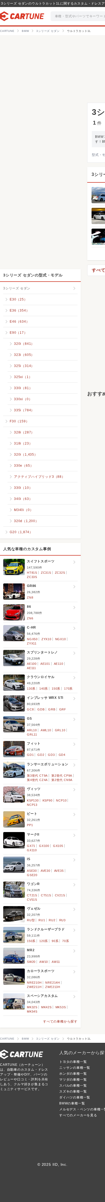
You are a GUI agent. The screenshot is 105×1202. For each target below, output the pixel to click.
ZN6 (30, 618)
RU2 (52, 920)
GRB (51, 709)
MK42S (46, 1007)
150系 (56, 688)
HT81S (32, 572)
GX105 (58, 845)
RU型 (31, 920)
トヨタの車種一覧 (73, 1062)
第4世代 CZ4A (37, 780)
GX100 (44, 845)
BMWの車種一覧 (72, 1103)
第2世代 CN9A (61, 780)
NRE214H (52, 982)
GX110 (32, 850)
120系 (43, 941)
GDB (40, 709)
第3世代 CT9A (37, 775)
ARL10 (32, 730)
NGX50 (32, 639)
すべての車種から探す (60, 1021)
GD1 (30, 754)
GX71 (31, 845)
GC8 (30, 709)
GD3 (51, 754)
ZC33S (32, 577)
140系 (43, 688)
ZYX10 (46, 639)
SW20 (31, 961)
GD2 (40, 754)
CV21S (60, 895)
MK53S (60, 1007)
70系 (65, 941)
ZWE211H (34, 987)
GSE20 (32, 875)
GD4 (62, 754)
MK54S (32, 1011)
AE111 (31, 668)
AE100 (32, 663)
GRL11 (32, 734)
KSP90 (47, 800)
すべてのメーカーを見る (78, 1115)
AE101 (45, 663)
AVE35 (59, 870)
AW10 (43, 961)
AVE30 (45, 870)
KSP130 (33, 800)
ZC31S (46, 572)
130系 (31, 688)
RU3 (62, 920)
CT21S (32, 895)
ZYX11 (32, 643)
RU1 (41, 920)
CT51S (46, 895)
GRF (62, 709)
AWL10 (46, 730)
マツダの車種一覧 (73, 1079)
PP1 (30, 825)
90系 (55, 941)
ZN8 (30, 597)
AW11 (56, 961)
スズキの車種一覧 (73, 1091)
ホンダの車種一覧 (73, 1074)
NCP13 (32, 804)
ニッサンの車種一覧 (74, 1068)
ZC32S (60, 572)
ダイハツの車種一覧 (74, 1097)
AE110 (58, 663)
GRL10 (60, 730)
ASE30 (32, 870)
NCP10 (61, 800)
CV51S (32, 899)
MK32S (32, 1007)
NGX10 (60, 639)
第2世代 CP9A (61, 775)
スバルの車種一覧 (73, 1085)
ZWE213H (52, 987)
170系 (68, 688)
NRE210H (34, 982)
